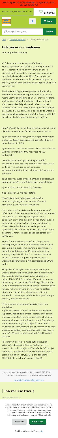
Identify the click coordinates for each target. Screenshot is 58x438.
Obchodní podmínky (18, 40)
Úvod (4, 40)
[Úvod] (13, 21)
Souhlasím (37, 421)
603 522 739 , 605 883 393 (13, 12)
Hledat (49, 31)
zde (41, 431)
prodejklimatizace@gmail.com (29, 380)
